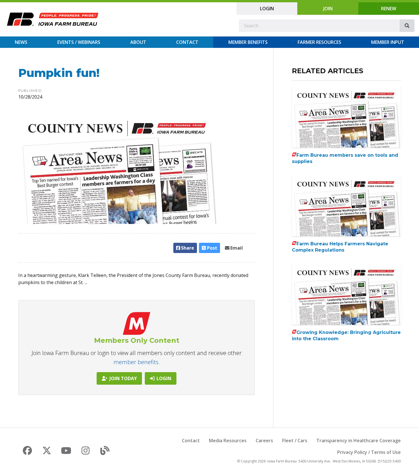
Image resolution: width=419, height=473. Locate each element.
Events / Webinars (78, 42)
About (138, 42)
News (21, 42)
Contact (187, 42)
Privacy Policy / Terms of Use (369, 452)
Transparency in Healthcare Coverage (358, 440)
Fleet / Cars (294, 440)
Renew (388, 8)
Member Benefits (248, 42)
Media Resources (228, 440)
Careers (264, 440)
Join (328, 8)
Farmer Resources (319, 42)
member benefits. (136, 362)
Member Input (387, 42)
